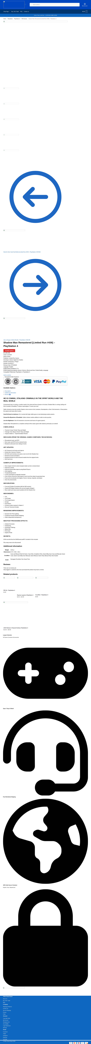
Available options (9, 350)
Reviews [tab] (7, 394)
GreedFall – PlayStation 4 (41, 594)
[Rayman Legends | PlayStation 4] (25, 585)
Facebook (5, 1031)
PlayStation (10, 18)
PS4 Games (24, 18)
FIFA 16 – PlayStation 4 (9, 590)
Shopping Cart (6, 1022)
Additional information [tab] (10, 392)
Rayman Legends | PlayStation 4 (25, 595)
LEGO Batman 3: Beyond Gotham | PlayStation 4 (15, 627)
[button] (85, 11)
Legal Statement (7, 1025)
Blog (4, 1002)
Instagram (5, 1035)
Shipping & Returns (7, 1006)
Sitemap (5, 1027)
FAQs (4, 1014)
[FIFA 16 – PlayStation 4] (9, 582)
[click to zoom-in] (35, 53)
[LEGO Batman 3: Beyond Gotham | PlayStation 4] (15, 613)
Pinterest (5, 1037)
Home (4, 18)
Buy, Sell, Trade (6, 1000)
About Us (5, 998)
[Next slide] (4, 84)
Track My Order (6, 1018)
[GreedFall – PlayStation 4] (41, 585)
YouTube (5, 1039)
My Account (84, 5)
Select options (9, 595)
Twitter (4, 1033)
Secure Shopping (7, 1010)
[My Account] (25, 4)
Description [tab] (8, 391)
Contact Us (5, 1008)
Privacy (4, 1012)
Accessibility (5, 1023)
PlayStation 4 (17, 18)
